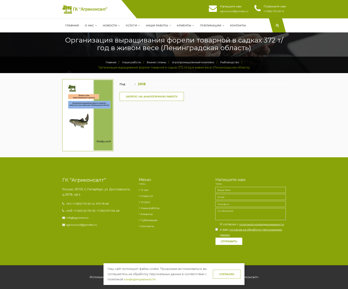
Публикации (211, 25)
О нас (90, 25)
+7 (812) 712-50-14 (83, 203)
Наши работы (157, 25)
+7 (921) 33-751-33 (84, 210)
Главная (72, 25)
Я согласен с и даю (252, 229)
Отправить (229, 241)
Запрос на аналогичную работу (152, 96)
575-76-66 (102, 203)
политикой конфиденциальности (261, 224)
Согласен (226, 274)
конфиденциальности (139, 279)
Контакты (238, 25)
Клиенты (184, 25)
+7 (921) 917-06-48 (107, 210)
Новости (110, 25)
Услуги (132, 25)
